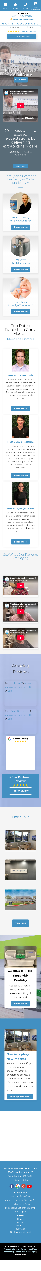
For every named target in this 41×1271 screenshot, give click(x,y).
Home (20, 1219)
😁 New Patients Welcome (21, 19)
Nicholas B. (16, 683)
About (20, 1222)
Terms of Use (26, 1249)
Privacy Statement (11, 1249)
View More (20, 923)
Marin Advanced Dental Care (19, 687)
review (28, 683)
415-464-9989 (22, 16)
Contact (20, 1229)
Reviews (20, 1225)
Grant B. (15, 711)
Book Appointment (20, 1096)
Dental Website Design (25, 1252)
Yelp (10, 691)
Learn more (20, 166)
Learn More (20, 80)
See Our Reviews (20, 791)
